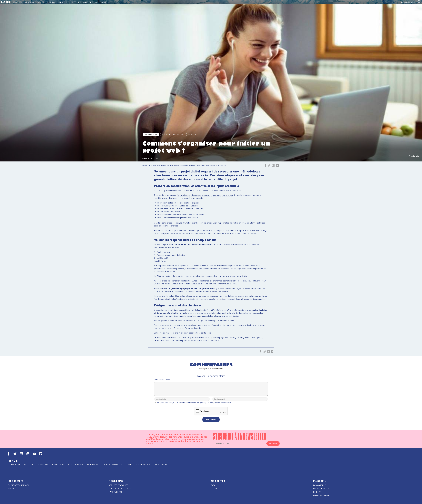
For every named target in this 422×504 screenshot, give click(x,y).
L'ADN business (115, 492)
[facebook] (265, 166)
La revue (11, 489)
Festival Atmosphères (17, 465)
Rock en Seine (160, 465)
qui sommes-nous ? (408, 2)
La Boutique (105, 2)
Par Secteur (29, 2)
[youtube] (34, 455)
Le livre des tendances (18, 485)
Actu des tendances (118, 485)
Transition (50, 2)
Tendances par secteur (120, 489)
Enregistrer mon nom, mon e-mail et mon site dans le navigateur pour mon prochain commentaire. (193, 403)
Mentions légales (321, 495)
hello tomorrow (39, 465)
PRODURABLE (92, 465)
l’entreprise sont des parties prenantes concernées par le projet (205, 195)
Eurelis (416, 156)
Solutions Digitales (173, 165)
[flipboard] (277, 166)
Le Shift (73, 2)
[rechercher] (419, 2)
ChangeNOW (58, 465)
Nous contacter (321, 489)
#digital (164, 134)
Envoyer (211, 419)
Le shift (214, 489)
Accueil (144, 165)
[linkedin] (273, 166)
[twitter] (268, 166)
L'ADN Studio (62, 2)
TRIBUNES (40, 2)
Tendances (17, 2)
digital (163, 165)
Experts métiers (154, 165)
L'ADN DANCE (83, 2)
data (213, 485)
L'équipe (317, 492)
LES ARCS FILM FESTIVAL (112, 465)
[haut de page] (418, 501)
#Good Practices (178, 134)
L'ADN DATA (94, 2)
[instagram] (27, 455)
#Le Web (190, 134)
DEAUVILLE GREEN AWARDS (138, 465)
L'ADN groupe (319, 485)
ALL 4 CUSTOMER (75, 465)
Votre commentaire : (162, 380)
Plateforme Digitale (151, 134)
